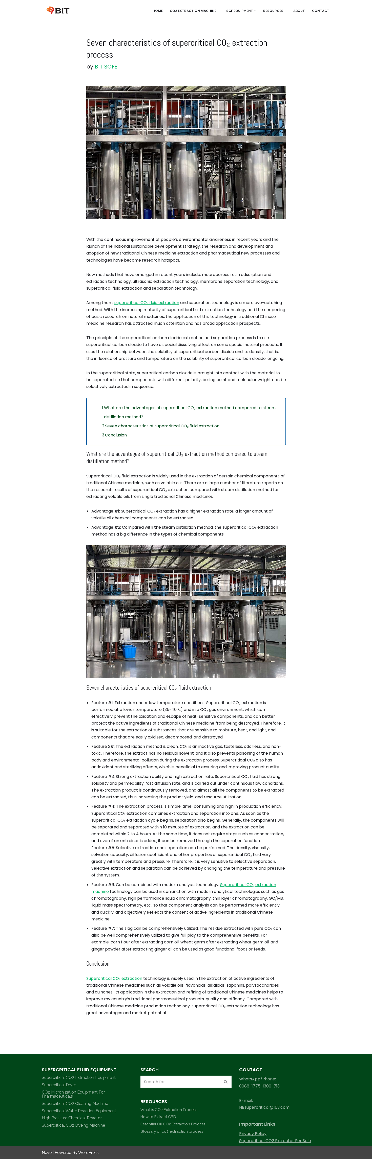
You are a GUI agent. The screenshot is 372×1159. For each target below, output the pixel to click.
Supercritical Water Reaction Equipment (79, 1110)
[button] (218, 11)
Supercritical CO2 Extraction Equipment (79, 1077)
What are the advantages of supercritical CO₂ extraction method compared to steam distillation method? (190, 412)
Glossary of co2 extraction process (171, 1131)
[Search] (226, 1082)
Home (158, 11)
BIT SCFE (106, 67)
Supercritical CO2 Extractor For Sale (275, 1141)
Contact (320, 11)
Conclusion (116, 435)
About (299, 11)
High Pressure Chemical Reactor (72, 1118)
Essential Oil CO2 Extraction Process (172, 1124)
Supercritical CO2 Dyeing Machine (73, 1125)
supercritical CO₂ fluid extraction (146, 303)
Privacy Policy (252, 1134)
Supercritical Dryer (59, 1084)
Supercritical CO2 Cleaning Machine (75, 1103)
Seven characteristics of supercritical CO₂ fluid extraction (162, 426)
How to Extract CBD (158, 1117)
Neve (47, 1152)
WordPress (88, 1152)
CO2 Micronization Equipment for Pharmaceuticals (73, 1094)
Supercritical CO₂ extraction (114, 978)
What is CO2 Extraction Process (168, 1109)
